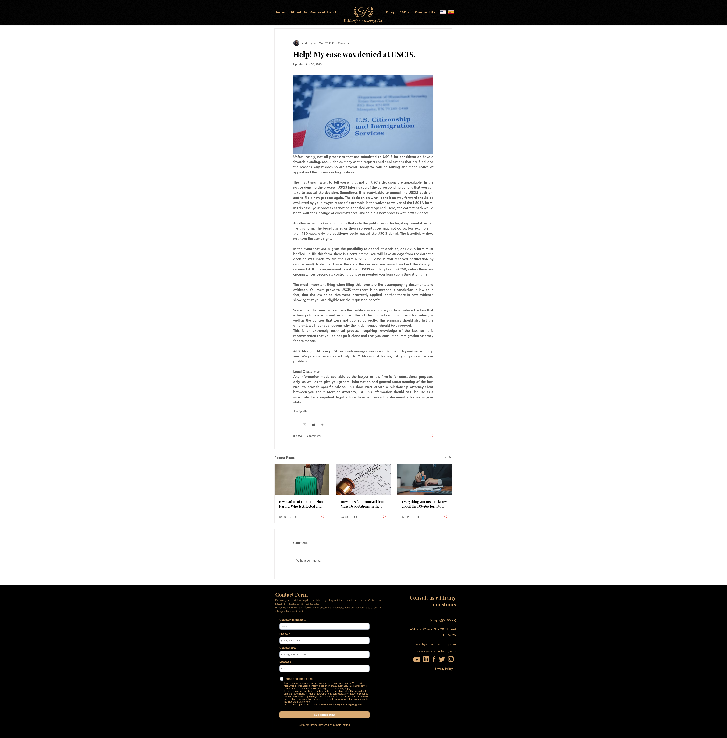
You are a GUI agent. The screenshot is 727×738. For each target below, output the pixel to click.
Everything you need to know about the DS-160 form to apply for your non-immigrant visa (424, 503)
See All (448, 457)
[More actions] (431, 43)
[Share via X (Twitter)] (304, 424)
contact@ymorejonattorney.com (434, 644)
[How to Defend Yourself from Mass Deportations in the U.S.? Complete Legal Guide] (363, 479)
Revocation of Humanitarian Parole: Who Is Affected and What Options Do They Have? (301, 503)
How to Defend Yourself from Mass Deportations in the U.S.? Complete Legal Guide (363, 503)
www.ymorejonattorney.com (437, 651)
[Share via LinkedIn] (313, 424)
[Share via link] (323, 424)
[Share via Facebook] (295, 424)
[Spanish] (451, 12)
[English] (443, 12)
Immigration (301, 411)
